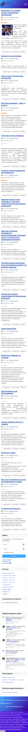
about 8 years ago (10, 655)
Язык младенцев (8, 329)
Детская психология (8, 573)
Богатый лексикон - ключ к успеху (13, 104)
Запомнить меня (8, 552)
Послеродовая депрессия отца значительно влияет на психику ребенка (13, 265)
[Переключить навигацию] (25, 4)
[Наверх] (25, 729)
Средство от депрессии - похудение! (12, 77)
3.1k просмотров (15, 504)
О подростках (6, 584)
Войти (14, 556)
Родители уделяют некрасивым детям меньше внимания (13, 296)
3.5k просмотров (15, 226)
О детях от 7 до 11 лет (8, 582)
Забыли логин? (6, 561)
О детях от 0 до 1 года (8, 575)
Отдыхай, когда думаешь (12, 136)
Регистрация (6, 563)
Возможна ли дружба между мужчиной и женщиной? (10, 12)
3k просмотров (15, 71)
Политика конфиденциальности (14, 706)
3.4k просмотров (15, 166)
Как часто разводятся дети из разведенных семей (13, 480)
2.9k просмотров (15, 99)
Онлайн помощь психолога (10, 692)
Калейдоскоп (6, 591)
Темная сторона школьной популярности (13, 171)
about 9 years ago (10, 668)
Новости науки (6, 589)
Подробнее (22, 51)
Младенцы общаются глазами (11, 356)
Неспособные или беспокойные (9, 392)
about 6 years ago (10, 636)
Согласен (2, 731)
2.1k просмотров (15, 51)
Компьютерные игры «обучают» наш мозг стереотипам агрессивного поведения (13, 202)
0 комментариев (6, 51)
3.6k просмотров (15, 289)
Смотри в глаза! (8, 453)
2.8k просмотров (15, 529)
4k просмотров (15, 131)
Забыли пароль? (7, 559)
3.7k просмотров (15, 195)
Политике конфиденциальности (13, 729)
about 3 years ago (10, 623)
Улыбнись (5, 594)
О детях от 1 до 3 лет (8, 578)
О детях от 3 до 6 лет (8, 580)
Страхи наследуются (10, 508)
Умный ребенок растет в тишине (12, 423)
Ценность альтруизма (11, 56)
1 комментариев (6, 99)
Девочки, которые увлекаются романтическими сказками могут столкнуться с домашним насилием (13, 235)
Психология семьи (7, 587)
